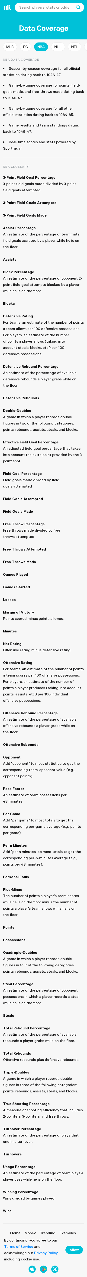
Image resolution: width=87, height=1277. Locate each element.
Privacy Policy (46, 1252)
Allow (74, 1249)
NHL (58, 46)
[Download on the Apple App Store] (32, 1269)
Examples (68, 1232)
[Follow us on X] (55, 1269)
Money (30, 1232)
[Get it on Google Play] (43, 1269)
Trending (47, 1232)
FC (25, 46)
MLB (10, 46)
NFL (74, 46)
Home (15, 1232)
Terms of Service (18, 1246)
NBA (41, 46)
